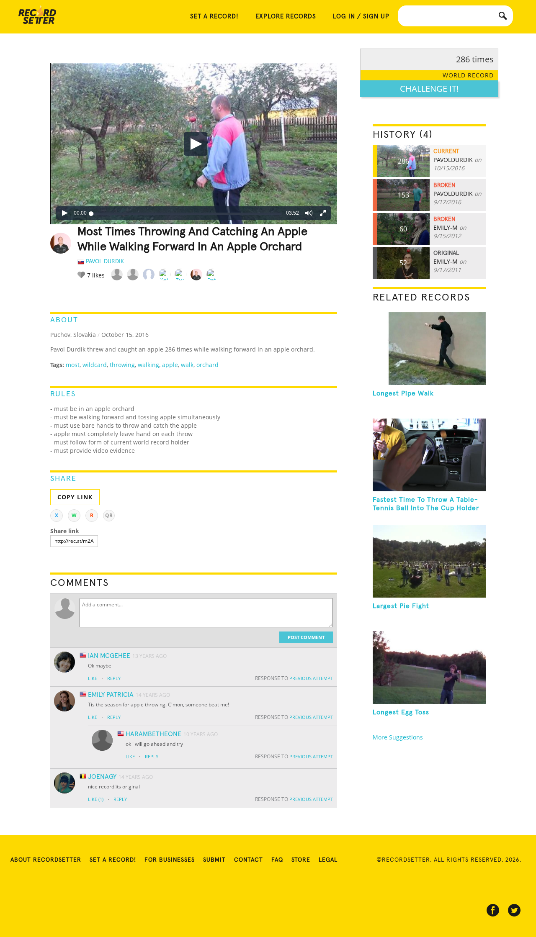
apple (170, 365)
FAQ (277, 860)
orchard (207, 365)
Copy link (75, 497)
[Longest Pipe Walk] (429, 348)
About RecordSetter (45, 860)
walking (148, 365)
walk (187, 365)
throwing (122, 365)
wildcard (94, 365)
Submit (214, 860)
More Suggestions (398, 737)
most (73, 365)
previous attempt (311, 678)
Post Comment (306, 637)
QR (109, 515)
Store (300, 860)
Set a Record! (113, 860)
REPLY (114, 678)
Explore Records (285, 16)
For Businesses (169, 860)
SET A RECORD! (214, 16)
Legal (328, 860)
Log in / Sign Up (361, 16)
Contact (248, 860)
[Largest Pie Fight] (429, 561)
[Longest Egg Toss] (429, 667)
